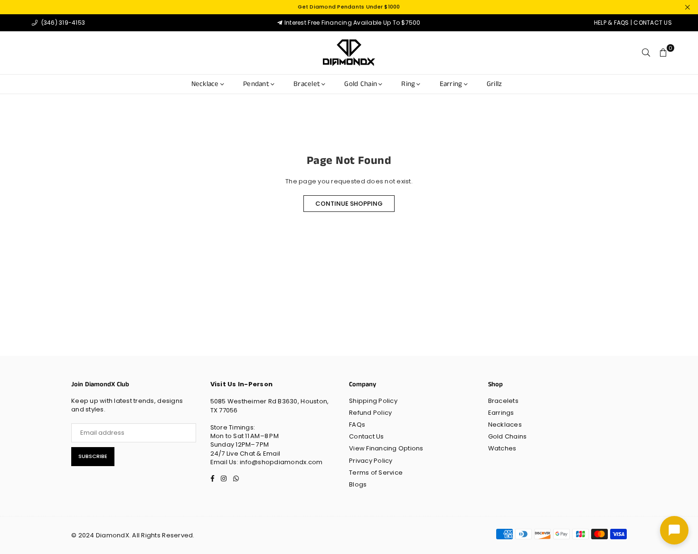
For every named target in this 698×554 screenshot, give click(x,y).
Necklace (205, 84)
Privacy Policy (371, 460)
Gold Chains (507, 436)
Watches (502, 448)
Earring (451, 84)
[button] (663, 52)
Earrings (501, 412)
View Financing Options (386, 448)
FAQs (357, 424)
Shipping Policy (373, 400)
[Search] (646, 52)
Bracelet (306, 84)
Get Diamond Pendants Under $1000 (349, 7)
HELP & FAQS (611, 23)
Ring (408, 84)
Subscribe (92, 456)
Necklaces (505, 424)
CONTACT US (652, 23)
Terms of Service (376, 472)
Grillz (494, 84)
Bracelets (503, 400)
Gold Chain (360, 84)
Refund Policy (370, 412)
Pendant (256, 84)
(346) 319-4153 (62, 23)
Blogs (358, 484)
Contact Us (366, 436)
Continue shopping (349, 203)
